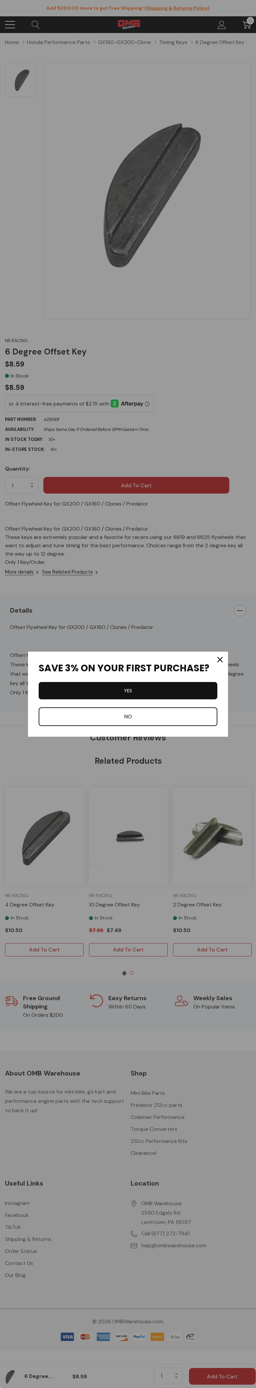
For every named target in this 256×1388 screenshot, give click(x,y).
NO (128, 716)
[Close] (220, 660)
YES (128, 690)
